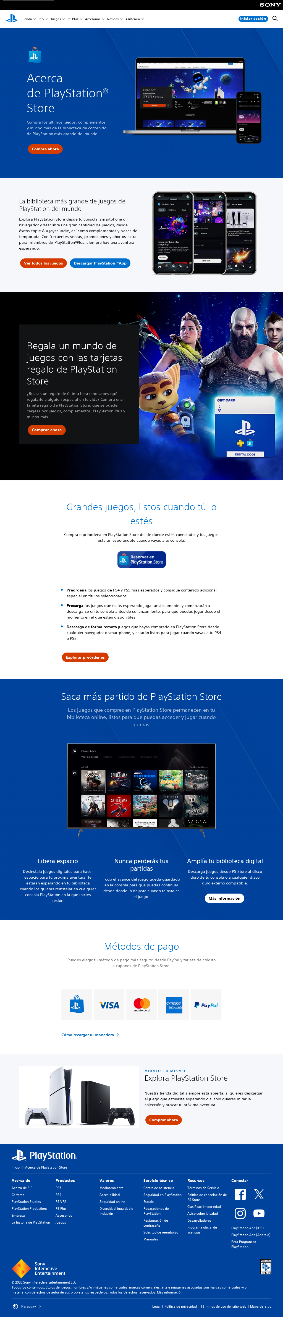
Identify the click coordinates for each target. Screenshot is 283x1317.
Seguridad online (112, 1201)
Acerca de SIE (22, 1187)
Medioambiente (111, 1187)
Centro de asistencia (158, 1187)
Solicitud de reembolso (160, 1232)
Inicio (16, 1167)
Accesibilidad (109, 1194)
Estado (148, 1201)
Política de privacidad (180, 1306)
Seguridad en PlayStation (162, 1194)
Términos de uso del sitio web (223, 1306)
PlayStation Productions (30, 1208)
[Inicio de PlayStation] (12, 18)
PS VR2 (61, 1201)
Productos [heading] (65, 1180)
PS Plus (73, 19)
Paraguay (28, 1306)
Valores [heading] (106, 1180)
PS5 (41, 19)
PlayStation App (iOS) (247, 1228)
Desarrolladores (199, 1220)
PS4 (58, 1194)
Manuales (150, 1239)
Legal (156, 1306)
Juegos (56, 19)
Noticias (113, 19)
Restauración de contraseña (155, 1223)
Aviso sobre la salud (202, 1213)
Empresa (18, 1215)
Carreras (18, 1194)
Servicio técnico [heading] (158, 1180)
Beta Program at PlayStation (243, 1244)
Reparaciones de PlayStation (156, 1211)
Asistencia (132, 19)
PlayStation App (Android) (250, 1234)
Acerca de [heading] (21, 1180)
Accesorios (92, 19)
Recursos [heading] (196, 1180)
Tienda (27, 19)
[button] (47, 430)
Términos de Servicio (203, 1187)
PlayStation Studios (26, 1201)
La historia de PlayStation (31, 1222)
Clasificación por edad (204, 1206)
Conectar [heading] (239, 1180)
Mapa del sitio (260, 1306)
